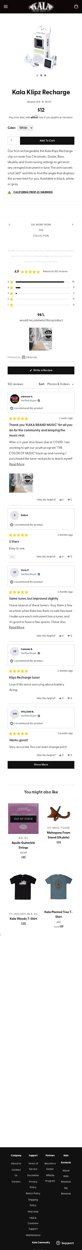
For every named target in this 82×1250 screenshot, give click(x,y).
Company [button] (16, 1155)
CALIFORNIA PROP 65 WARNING (33, 192)
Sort (42, 384)
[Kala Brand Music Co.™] (41, 7)
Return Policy (33, 1193)
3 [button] (45, 76)
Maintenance (33, 1235)
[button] (41, 281)
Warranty (33, 1212)
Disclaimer (33, 1175)
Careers (16, 1182)
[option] (41, 47)
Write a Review (48, 371)
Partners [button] (50, 1155)
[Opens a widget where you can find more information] (65, 1243)
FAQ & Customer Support (33, 1223)
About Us (16, 1163)
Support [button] (33, 1155)
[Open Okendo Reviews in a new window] (22, 357)
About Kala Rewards (66, 1176)
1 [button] (37, 76)
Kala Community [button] (41, 1242)
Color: (12, 128)
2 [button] (41, 76)
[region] (41, 339)
